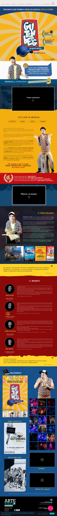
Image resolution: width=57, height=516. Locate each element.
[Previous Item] (6, 253)
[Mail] (51, 502)
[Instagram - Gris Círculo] (53, 2)
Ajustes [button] (39, 513)
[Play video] (33, 100)
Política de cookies (7, 514)
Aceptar (52, 513)
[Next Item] (52, 253)
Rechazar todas (45, 513)
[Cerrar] (55, 513)
